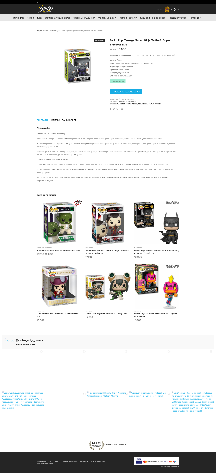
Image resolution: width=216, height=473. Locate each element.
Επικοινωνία (41, 461)
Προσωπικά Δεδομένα (45, 463)
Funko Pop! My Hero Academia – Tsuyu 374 (106, 313)
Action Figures (34, 17)
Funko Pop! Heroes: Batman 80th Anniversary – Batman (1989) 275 (156, 251)
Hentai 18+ (195, 17)
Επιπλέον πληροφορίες (63, 120)
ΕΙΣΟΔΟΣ (159, 9)
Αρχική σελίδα (42, 30)
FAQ (49, 461)
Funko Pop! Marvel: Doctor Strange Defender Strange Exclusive (107, 251)
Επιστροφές (84, 461)
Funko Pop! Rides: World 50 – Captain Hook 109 (57, 315)
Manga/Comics (106, 17)
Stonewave (175, 466)
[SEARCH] (178, 9)
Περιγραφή (42, 120)
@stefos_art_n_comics (29, 340)
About (56, 461)
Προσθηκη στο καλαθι (126, 91)
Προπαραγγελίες (177, 17)
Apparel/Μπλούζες (83, 17)
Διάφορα (145, 17)
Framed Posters (127, 17)
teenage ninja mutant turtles (149, 104)
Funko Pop (18, 17)
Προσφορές (158, 17)
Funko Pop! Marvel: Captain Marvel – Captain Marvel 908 (155, 315)
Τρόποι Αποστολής (98, 461)
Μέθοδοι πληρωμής (69, 461)
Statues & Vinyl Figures (57, 17)
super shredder (131, 104)
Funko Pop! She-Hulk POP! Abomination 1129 (58, 250)
